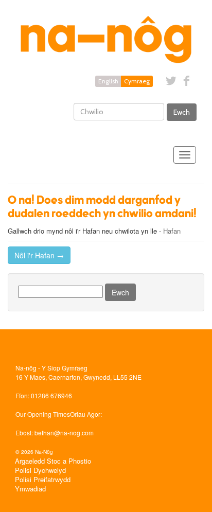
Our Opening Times (42, 414)
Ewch (181, 112)
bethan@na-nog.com (64, 432)
